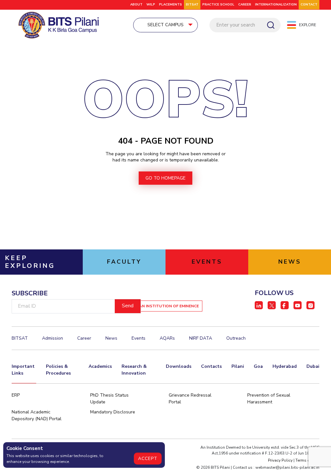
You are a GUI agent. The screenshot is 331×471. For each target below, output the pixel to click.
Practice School (218, 4)
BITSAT (192, 4)
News (111, 338)
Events (138, 338)
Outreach (236, 338)
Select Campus (165, 25)
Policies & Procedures (58, 369)
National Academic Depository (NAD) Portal (36, 415)
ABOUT (136, 4)
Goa (258, 366)
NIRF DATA (200, 338)
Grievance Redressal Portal (190, 398)
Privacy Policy (280, 460)
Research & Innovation (134, 369)
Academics (100, 366)
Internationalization (276, 4)
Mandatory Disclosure (112, 412)
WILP (150, 4)
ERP (16, 395)
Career (244, 4)
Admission (52, 338)
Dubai (312, 366)
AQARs (167, 338)
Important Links (23, 369)
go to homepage (165, 178)
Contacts (211, 366)
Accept (147, 458)
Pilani (237, 366)
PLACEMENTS (170, 4)
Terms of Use (307, 460)
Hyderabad (284, 366)
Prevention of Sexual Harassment (268, 398)
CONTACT (309, 4)
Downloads (178, 366)
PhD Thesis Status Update (109, 398)
